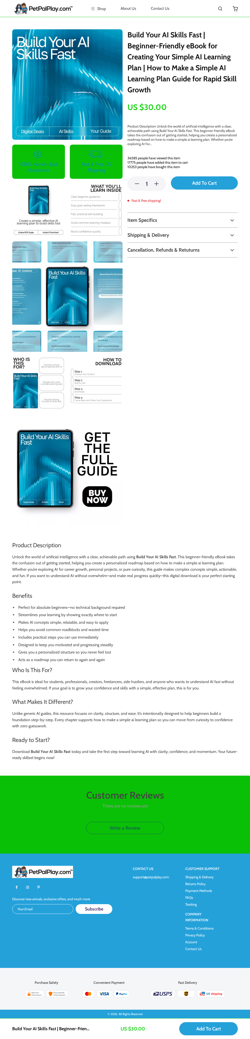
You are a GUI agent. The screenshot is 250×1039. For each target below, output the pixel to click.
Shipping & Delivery (199, 877)
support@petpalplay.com (151, 877)
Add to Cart (208, 1029)
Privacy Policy (195, 935)
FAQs (189, 897)
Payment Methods (198, 891)
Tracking (191, 904)
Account (191, 942)
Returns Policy (195, 884)
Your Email (24, 909)
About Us (128, 8)
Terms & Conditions (199, 928)
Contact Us (160, 8)
